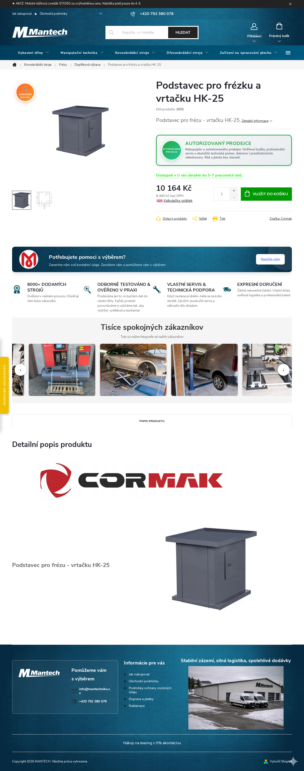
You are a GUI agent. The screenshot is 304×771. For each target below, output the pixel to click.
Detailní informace (255, 121)
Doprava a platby (141, 699)
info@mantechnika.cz (94, 691)
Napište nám (270, 259)
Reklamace (137, 706)
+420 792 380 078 (93, 701)
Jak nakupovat (22, 14)
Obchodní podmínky (53, 14)
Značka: (281, 219)
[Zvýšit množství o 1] (234, 191)
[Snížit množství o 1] (234, 197)
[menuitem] (33, 53)
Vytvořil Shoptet (281, 761)
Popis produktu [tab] (152, 421)
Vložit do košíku (270, 194)
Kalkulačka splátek (178, 200)
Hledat (183, 32)
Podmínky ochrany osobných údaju (150, 690)
